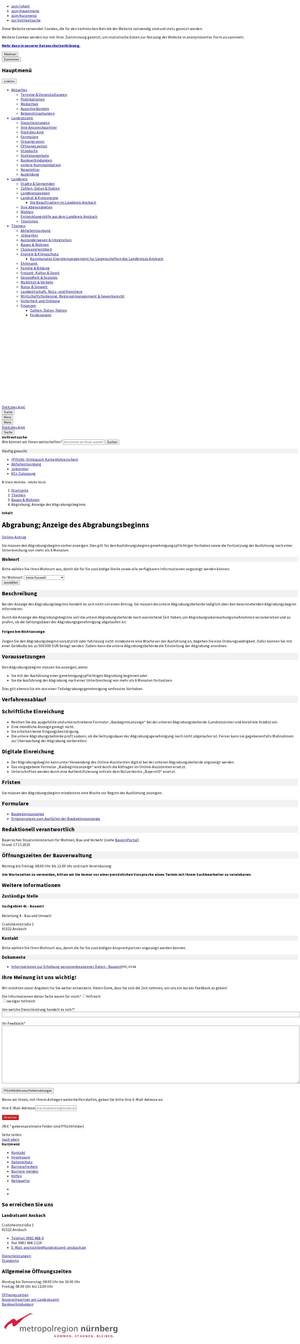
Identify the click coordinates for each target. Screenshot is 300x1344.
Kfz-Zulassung (23, 473)
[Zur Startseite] (121, 402)
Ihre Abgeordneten (36, 207)
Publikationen (33, 99)
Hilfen (16, 1176)
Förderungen (41, 315)
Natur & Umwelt (34, 286)
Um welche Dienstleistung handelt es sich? (38, 1009)
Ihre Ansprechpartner (39, 127)
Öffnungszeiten (34, 146)
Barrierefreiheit (24, 1166)
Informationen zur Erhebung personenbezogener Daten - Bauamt (66, 966)
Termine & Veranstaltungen (44, 94)
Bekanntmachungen (38, 113)
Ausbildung (30, 174)
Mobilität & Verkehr (37, 282)
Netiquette (20, 1180)
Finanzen (28, 305)
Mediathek (29, 104)
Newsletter (30, 169)
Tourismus (29, 221)
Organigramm (33, 141)
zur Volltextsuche (26, 20)
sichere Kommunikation (41, 164)
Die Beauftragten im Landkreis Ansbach (63, 202)
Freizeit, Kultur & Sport (40, 272)
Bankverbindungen (36, 160)
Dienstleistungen (35, 122)
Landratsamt (22, 118)
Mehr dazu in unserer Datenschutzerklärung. (41, 45)
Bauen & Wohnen (35, 244)
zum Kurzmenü (24, 15)
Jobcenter (29, 235)
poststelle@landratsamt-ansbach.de (48, 1247)
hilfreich (93, 996)
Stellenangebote (35, 155)
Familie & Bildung (35, 268)
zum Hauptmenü (25, 10)
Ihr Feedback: (14, 1023)
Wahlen (27, 211)
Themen (18, 225)
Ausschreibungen (35, 108)
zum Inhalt (20, 6)
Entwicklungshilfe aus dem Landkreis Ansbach (59, 216)
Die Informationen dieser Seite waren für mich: (41, 996)
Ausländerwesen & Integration (46, 240)
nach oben (10, 1139)
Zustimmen (11, 59)
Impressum (20, 1157)
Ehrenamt (29, 263)
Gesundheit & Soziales (39, 277)
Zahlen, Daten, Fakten (48, 310)
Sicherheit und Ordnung (40, 300)
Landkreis (19, 179)
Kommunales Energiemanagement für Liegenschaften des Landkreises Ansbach (96, 258)
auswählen (11, 582)
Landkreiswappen (35, 193)
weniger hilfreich (21, 1001)
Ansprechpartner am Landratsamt (30, 1299)
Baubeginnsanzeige (27, 814)
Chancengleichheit (36, 249)
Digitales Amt (32, 132)
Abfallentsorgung (36, 230)
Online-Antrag (14, 537)
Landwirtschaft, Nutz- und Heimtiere (51, 291)
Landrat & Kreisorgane (39, 197)
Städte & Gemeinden (38, 183)
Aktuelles (19, 89)
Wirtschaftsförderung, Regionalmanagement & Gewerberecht (73, 296)
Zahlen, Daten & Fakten (40, 188)
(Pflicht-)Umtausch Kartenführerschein (44, 459)
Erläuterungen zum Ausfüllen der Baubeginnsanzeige (55, 818)
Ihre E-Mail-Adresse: (18, 1108)
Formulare (29, 136)
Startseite (19, 490)
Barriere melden (24, 1171)
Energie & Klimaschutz (40, 254)
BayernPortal (126, 840)
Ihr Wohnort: (12, 577)
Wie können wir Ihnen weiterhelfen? (32, 441)
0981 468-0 (27, 1238)
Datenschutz (22, 1161)
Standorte (29, 150)
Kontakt (18, 1152)
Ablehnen (10, 54)
